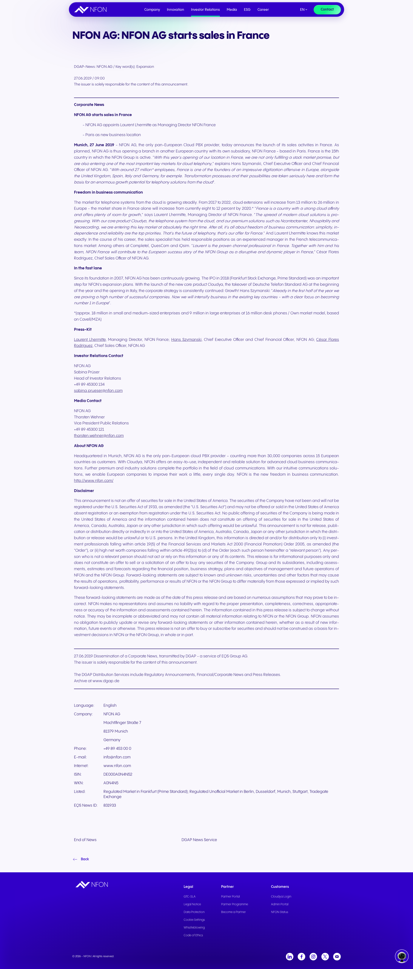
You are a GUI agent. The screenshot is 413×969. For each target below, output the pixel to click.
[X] (325, 956)
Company (152, 10)
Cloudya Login (281, 896)
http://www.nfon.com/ (93, 481)
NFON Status (279, 912)
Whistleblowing (194, 927)
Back (85, 859)
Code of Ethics (193, 935)
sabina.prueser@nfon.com (98, 391)
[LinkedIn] (289, 956)
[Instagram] (313, 956)
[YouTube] (337, 956)
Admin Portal (279, 904)
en (302, 10)
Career (263, 10)
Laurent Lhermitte (90, 340)
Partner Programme (234, 904)
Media (232, 10)
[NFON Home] (91, 10)
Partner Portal (230, 896)
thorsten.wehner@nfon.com (99, 436)
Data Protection (194, 912)
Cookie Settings (194, 919)
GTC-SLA (190, 896)
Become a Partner (233, 912)
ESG (247, 10)
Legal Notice (192, 904)
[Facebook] (301, 956)
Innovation (175, 10)
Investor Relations (205, 10)
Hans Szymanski (186, 340)
